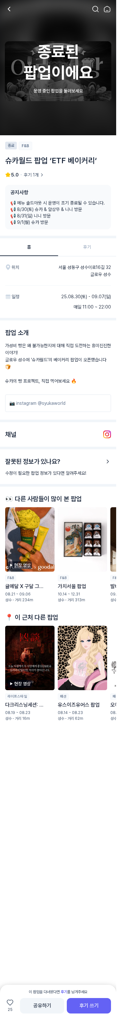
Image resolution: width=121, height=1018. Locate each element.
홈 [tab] (29, 247)
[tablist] (58, 247)
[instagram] (107, 434)
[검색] (95, 9)
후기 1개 (31, 174)
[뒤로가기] (9, 9)
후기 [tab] (87, 247)
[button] (30, 555)
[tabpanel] (58, 510)
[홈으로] (107, 9)
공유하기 (42, 1006)
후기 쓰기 (89, 1006)
